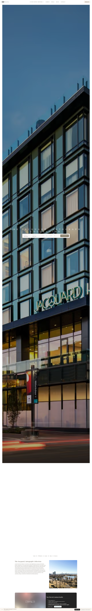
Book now (50, 606)
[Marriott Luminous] (30, 601)
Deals (52, 1)
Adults (43, 235)
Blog (57, 1)
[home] (5, 2)
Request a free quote (86, 609)
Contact (63, 1)
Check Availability (64, 235)
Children (50, 235)
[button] (36, 1)
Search (47, 1)
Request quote (58, 606)
